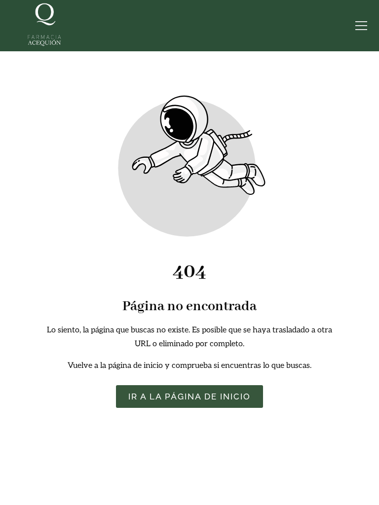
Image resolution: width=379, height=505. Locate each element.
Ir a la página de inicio (189, 396)
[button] (361, 25)
